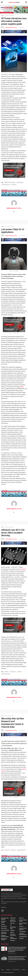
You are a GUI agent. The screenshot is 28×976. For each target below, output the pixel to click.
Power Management (13, 938)
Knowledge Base (13, 927)
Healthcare (13, 918)
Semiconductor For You (11, 27)
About (2, 969)
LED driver (23, 569)
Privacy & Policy (16, 969)
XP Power (13, 184)
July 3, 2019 (21, 27)
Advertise (8, 969)
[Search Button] (26, 2)
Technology (22, 931)
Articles (3, 924)
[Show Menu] (2, 2)
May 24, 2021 (22, 539)
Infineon (7, 671)
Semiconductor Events (23, 920)
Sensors (21, 926)
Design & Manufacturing (4, 936)
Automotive (4, 928)
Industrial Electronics (13, 920)
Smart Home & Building (23, 929)
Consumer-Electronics (4, 933)
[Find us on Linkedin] (2, 910)
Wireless (21, 938)
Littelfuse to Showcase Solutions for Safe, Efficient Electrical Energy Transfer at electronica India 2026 (17, 958)
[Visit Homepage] (14, 2)
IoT (11, 925)
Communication (5, 930)
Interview (12, 923)
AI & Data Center (3, 922)
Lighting (19, 671)
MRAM (21, 386)
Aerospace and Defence (5, 918)
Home (2, 15)
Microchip (7, 850)
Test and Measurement (22, 934)
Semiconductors (6, 184)
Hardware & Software (4, 939)
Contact (23, 969)
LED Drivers (13, 671)
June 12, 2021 (22, 235)
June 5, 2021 (21, 730)
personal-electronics (13, 935)
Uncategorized (23, 936)
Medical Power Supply (10, 182)
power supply (20, 182)
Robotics (21, 918)
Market (12, 932)
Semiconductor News (9, 15)
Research (13, 850)
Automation (4, 926)
